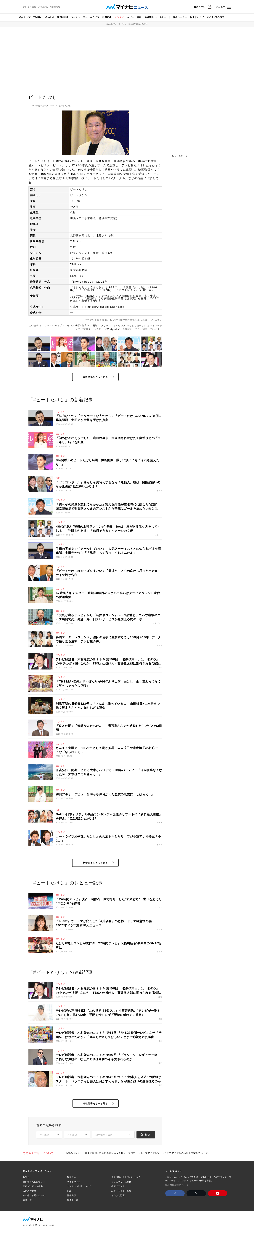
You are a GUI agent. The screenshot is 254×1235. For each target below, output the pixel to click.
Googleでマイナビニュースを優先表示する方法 (127, 24)
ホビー (130, 17)
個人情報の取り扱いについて (125, 1177)
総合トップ (24, 17)
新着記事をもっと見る (95, 862)
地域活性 (149, 17)
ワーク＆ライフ (91, 17)
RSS (69, 1191)
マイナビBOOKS (215, 17)
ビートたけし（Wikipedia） (105, 329)
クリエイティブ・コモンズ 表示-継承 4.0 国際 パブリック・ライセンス (86, 325)
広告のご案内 (29, 1191)
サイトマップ (73, 1181)
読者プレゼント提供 (33, 1186)
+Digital (49, 17)
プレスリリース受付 (121, 1181)
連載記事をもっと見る (95, 1103)
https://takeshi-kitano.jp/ (105, 306)
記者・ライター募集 (121, 1191)
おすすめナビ (197, 17)
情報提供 (71, 1195)
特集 (139, 17)
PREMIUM (62, 17)
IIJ (161, 17)
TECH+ (37, 17)
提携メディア (118, 1186)
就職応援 (107, 17)
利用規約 (71, 1177)
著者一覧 (27, 1200)
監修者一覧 (72, 1200)
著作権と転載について (34, 1181)
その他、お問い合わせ (34, 1195)
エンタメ (119, 17)
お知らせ (27, 1177)
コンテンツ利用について (79, 1186)
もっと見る (177, 156)
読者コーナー (180, 17)
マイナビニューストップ (43, 106)
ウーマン (75, 17)
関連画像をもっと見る (95, 376)
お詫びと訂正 (118, 1195)
